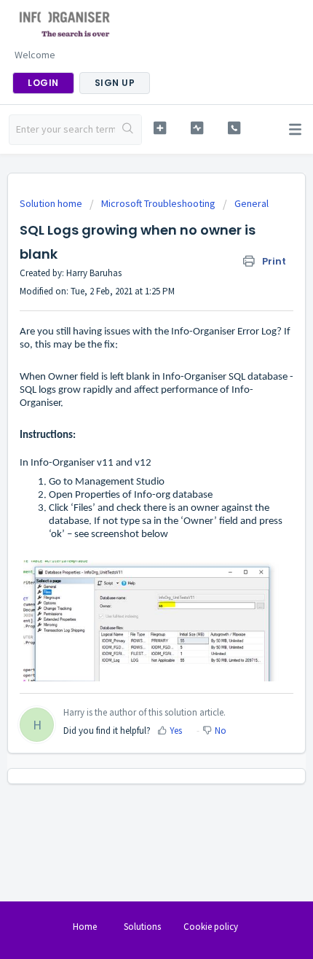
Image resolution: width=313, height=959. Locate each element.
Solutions (142, 926)
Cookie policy (210, 926)
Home (85, 926)
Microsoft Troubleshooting (158, 203)
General (251, 203)
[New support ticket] (160, 128)
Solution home (52, 203)
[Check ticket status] (197, 128)
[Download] (129, 473)
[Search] (128, 129)
